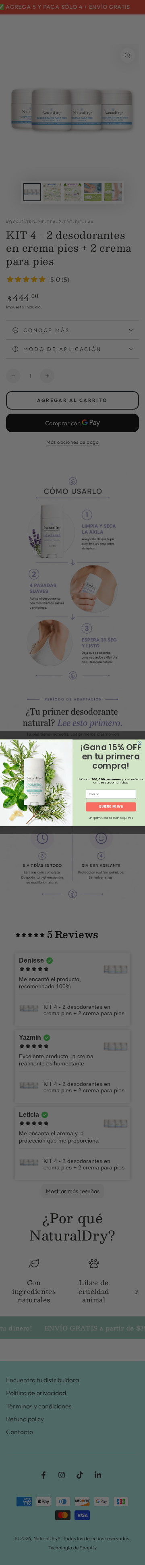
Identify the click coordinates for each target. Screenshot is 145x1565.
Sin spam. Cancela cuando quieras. (111, 818)
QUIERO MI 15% (111, 807)
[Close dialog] (139, 743)
